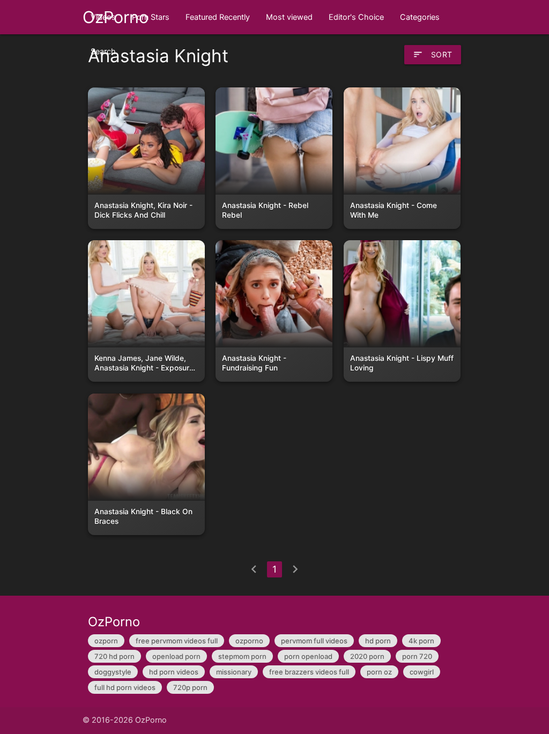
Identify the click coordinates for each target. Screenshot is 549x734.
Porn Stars (150, 17)
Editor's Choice (356, 17)
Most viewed (289, 17)
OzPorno (116, 17)
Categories (420, 17)
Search (103, 51)
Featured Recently (218, 17)
